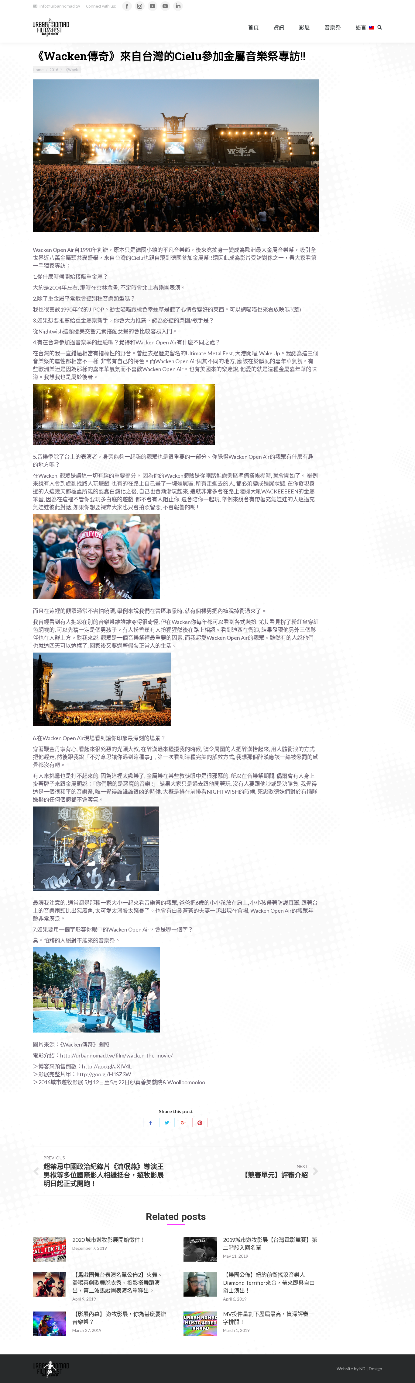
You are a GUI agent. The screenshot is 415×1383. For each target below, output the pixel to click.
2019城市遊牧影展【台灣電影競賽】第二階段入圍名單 (270, 1243)
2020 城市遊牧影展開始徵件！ (109, 1239)
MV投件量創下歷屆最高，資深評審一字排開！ (268, 1318)
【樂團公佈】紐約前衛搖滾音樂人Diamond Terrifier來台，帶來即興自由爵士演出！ (269, 1282)
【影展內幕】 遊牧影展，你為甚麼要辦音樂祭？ (119, 1318)
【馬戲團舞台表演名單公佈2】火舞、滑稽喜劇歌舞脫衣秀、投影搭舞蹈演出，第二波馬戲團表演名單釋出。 (117, 1282)
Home (38, 70)
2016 (54, 70)
